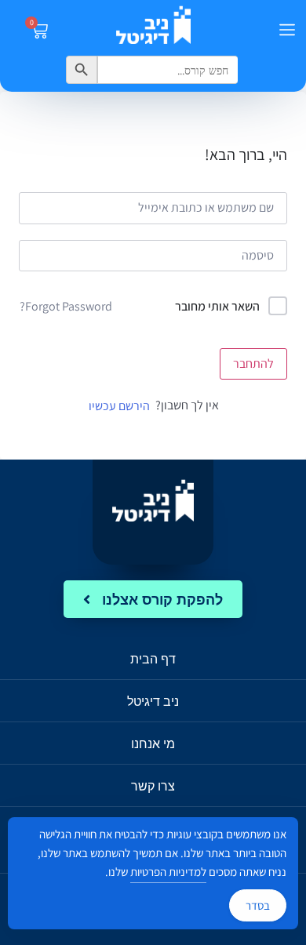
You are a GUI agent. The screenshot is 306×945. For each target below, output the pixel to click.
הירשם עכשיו (119, 406)
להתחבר (253, 363)
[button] (287, 31)
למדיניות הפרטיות (168, 871)
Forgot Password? (66, 306)
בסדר (258, 905)
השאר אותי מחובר (217, 306)
